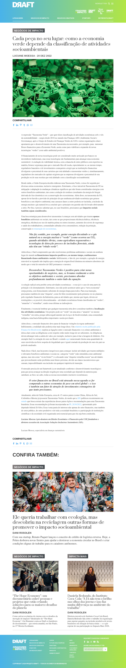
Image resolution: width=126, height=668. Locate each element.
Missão (72, 643)
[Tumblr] (24, 125)
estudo (24, 401)
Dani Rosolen (22, 532)
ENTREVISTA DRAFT (105, 18)
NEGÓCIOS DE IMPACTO (40, 18)
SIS (79, 398)
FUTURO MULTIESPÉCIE (56, 643)
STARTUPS (86, 18)
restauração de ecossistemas (44, 228)
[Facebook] (14, 125)
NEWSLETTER (101, 4)
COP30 (51, 640)
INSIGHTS (52, 651)
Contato (72, 652)
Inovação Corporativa (57, 648)
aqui (68, 339)
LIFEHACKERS (18, 18)
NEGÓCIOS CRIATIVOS (65, 18)
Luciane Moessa (24, 55)
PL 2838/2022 (75, 404)
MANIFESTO (73, 645)
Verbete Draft (54, 653)
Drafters (52, 645)
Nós (70, 640)
